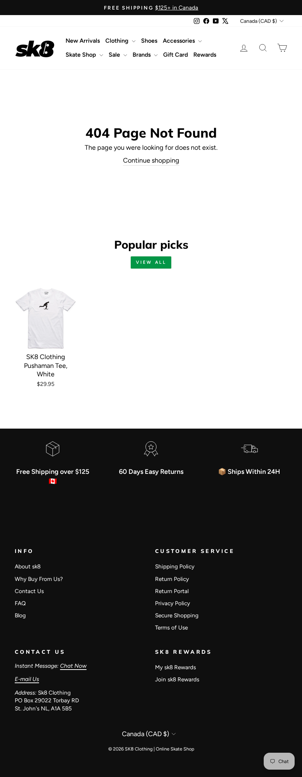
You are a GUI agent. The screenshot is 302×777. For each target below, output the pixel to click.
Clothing (117, 40)
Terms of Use (171, 627)
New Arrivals (83, 40)
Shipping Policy (174, 566)
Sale (115, 54)
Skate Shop (82, 54)
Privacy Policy (172, 603)
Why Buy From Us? (39, 578)
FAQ (20, 603)
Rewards (204, 54)
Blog (20, 615)
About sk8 (28, 566)
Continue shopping (151, 160)
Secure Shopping (177, 615)
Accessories (179, 40)
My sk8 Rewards (175, 667)
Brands (142, 54)
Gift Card (175, 54)
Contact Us (29, 591)
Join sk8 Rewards (177, 679)
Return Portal (172, 591)
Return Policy (172, 578)
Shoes (149, 40)
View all (151, 262)
